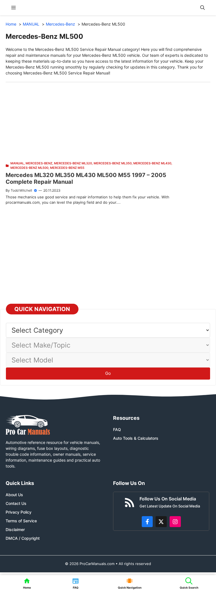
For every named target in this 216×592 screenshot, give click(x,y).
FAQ (117, 429)
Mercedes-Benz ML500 (29, 168)
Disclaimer (15, 529)
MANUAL (17, 163)
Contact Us (16, 503)
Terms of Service (21, 520)
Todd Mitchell (21, 190)
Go (108, 373)
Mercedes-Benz (39, 163)
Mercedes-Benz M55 (67, 168)
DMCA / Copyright (23, 538)
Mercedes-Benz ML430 (152, 163)
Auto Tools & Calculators (135, 438)
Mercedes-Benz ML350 (113, 163)
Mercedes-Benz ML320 (73, 163)
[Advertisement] (108, 121)
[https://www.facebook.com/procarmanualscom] (147, 521)
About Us (14, 494)
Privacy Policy (19, 512)
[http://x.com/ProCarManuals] (161, 521)
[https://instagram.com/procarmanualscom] (175, 521)
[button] (202, 7)
